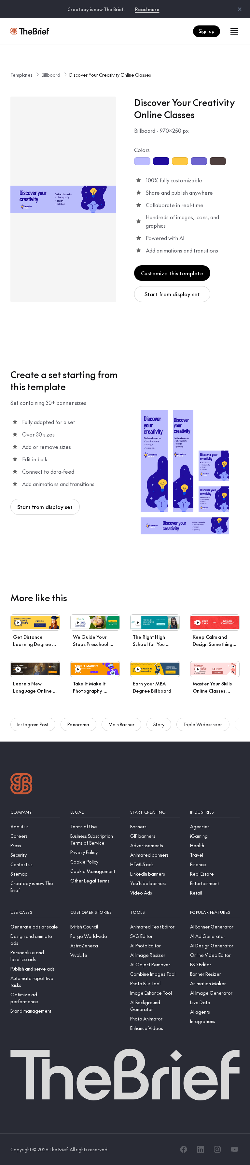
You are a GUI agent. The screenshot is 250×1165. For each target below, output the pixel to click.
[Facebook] (183, 1149)
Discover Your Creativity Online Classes (110, 74)
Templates (21, 74)
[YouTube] (234, 1149)
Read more (147, 9)
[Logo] (21, 784)
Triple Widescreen (203, 724)
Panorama (78, 724)
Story (158, 724)
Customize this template (172, 273)
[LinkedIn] (200, 1149)
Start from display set (172, 294)
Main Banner (121, 724)
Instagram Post (33, 724)
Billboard (51, 74)
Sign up (207, 31)
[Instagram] (217, 1149)
